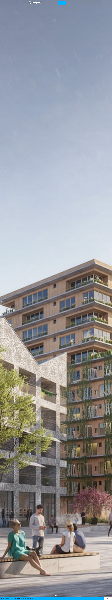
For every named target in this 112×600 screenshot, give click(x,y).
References (62, 2)
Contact (74, 2)
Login (78, 2)
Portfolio (55, 2)
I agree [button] (107, 598)
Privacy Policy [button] (30, 598)
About (68, 2)
